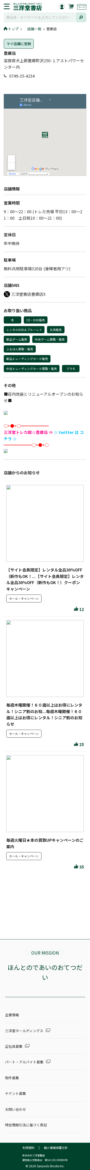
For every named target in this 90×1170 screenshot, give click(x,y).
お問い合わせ (15, 1109)
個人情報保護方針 (56, 1147)
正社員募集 (13, 1046)
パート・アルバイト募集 (24, 1061)
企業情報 (12, 1014)
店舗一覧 (34, 28)
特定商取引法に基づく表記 (26, 1124)
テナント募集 (15, 1093)
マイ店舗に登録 (18, 43)
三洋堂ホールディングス (24, 1030)
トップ (13, 28)
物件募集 (12, 1077)
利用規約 (28, 1147)
